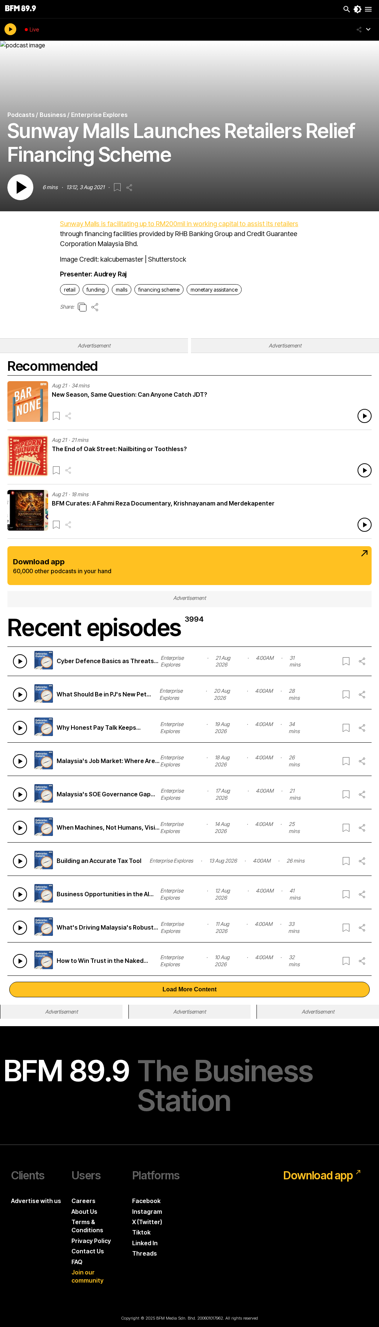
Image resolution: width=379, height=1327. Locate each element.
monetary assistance (214, 289)
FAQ (77, 1262)
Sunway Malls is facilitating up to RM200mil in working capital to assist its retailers (179, 224)
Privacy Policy (91, 1240)
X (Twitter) (147, 1222)
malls (121, 289)
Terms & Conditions (87, 1226)
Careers (83, 1201)
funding (96, 289)
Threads (144, 1253)
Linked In (145, 1243)
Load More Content (189, 989)
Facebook (146, 1201)
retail (70, 289)
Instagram (147, 1211)
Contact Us (87, 1251)
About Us (84, 1211)
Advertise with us (36, 1201)
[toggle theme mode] (357, 9)
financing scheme (159, 289)
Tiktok (141, 1232)
